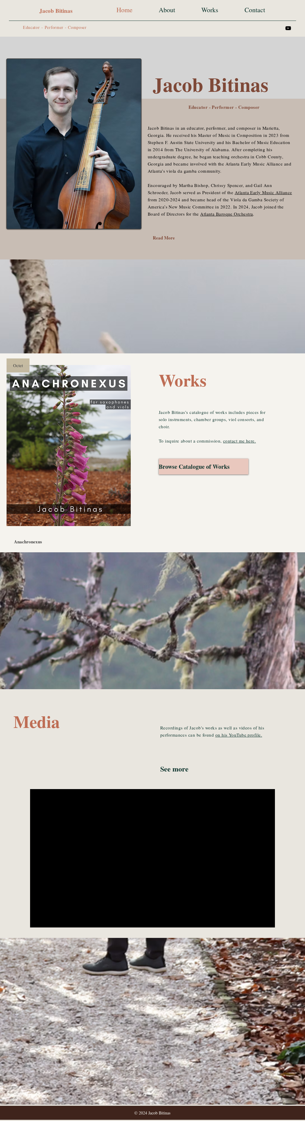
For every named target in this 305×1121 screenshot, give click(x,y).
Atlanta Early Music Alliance (263, 192)
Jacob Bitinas (55, 11)
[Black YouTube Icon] (288, 28)
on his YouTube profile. (238, 735)
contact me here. (239, 441)
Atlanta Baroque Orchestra (226, 214)
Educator (31, 27)
